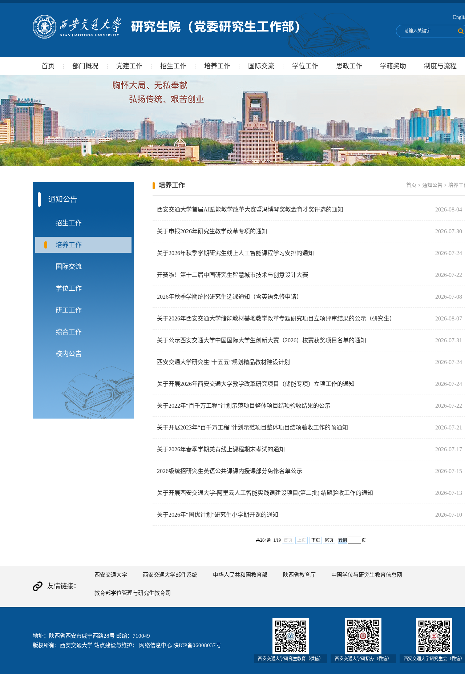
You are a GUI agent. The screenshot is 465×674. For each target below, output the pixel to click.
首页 (47, 66)
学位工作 (305, 66)
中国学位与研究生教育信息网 (366, 575)
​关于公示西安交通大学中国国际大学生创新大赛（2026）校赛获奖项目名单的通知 (261, 340)
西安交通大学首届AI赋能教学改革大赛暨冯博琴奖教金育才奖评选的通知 (250, 209)
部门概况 (85, 66)
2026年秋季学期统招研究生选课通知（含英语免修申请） (229, 297)
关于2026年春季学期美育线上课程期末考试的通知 (221, 449)
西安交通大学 (110, 575)
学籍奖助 (393, 66)
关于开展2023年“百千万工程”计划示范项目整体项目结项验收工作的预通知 (252, 427)
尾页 (329, 540)
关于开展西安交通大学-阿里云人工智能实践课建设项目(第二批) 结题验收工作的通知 (265, 493)
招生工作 (173, 66)
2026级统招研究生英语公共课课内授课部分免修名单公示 (229, 471)
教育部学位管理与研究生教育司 (132, 593)
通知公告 (432, 185)
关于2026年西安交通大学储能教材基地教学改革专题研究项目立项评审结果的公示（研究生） (276, 318)
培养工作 (217, 66)
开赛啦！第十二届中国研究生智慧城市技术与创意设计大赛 (232, 275)
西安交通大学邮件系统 (170, 575)
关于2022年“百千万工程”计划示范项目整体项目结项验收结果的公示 (244, 406)
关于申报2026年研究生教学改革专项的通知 (212, 231)
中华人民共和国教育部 (240, 575)
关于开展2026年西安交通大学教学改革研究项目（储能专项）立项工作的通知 (256, 384)
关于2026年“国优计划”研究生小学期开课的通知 (217, 515)
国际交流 (261, 66)
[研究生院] (166, 37)
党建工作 (129, 66)
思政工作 (349, 66)
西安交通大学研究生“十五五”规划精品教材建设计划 (223, 362)
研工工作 (69, 310)
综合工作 (69, 332)
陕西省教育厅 (299, 575)
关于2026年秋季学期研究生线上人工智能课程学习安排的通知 (235, 253)
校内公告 (69, 354)
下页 (315, 540)
